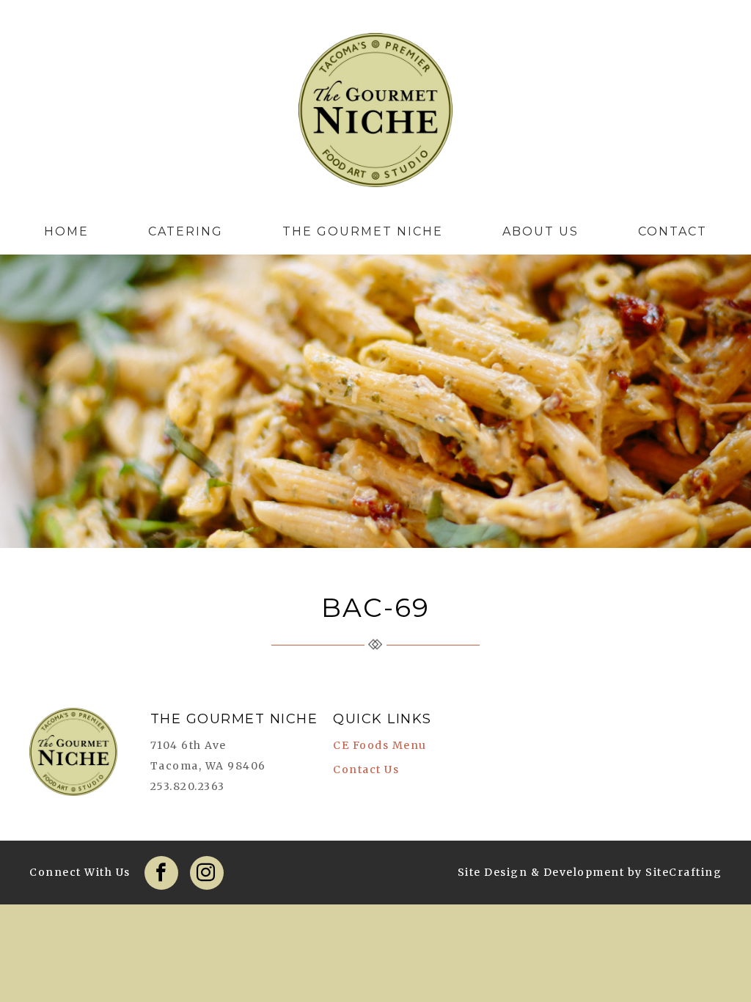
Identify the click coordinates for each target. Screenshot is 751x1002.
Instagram (207, 873)
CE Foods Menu (380, 745)
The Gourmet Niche (375, 113)
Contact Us (366, 769)
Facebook (161, 873)
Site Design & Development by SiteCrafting (590, 872)
